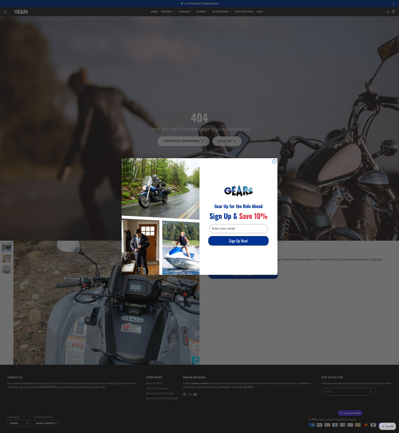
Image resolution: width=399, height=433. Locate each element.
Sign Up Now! (238, 241)
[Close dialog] (274, 161)
